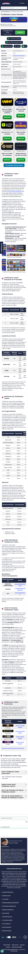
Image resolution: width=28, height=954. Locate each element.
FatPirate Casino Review (20, 726)
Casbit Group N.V (6, 895)
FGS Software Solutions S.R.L (9, 906)
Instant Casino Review (20, 737)
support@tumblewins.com (20, 584)
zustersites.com (5, 846)
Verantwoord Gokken (17, 947)
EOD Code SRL (5, 913)
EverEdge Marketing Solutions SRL (10, 902)
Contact (8, 947)
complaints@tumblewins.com (20, 589)
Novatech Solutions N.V (8, 909)
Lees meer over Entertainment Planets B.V (13, 748)
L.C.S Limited (5, 899)
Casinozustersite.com (5, 11)
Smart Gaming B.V (6, 927)
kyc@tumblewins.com (20, 593)
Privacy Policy (7, 944)
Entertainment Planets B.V (19, 55)
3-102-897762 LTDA (7, 916)
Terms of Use (15, 944)
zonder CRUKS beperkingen (14, 191)
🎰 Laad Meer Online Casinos (14, 165)
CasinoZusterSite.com (12, 949)
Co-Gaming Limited (7, 920)
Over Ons (22, 944)
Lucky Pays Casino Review (20, 732)
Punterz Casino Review (20, 743)
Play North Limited (6, 930)
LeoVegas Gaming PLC (7, 892)
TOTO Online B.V (6, 923)
